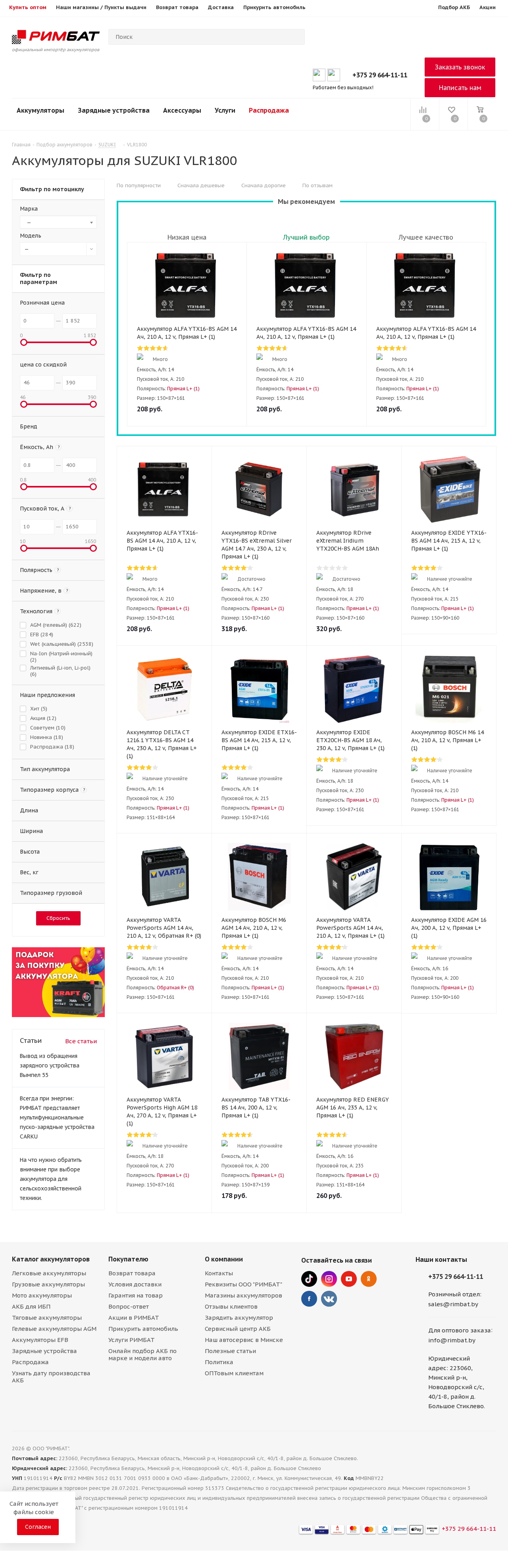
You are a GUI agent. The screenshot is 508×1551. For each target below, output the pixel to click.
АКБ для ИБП (31, 1306)
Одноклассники (369, 1279)
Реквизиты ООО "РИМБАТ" (243, 1284)
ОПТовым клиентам (234, 1373)
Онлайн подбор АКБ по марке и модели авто (142, 1354)
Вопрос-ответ (128, 1306)
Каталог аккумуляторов (51, 1259)
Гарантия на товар (135, 1295)
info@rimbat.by (451, 1340)
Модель (30, 235)
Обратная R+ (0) (175, 987)
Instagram (329, 1279)
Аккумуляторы (40, 110)
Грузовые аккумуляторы (48, 1284)
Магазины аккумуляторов (243, 1295)
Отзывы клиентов (231, 1306)
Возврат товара (132, 1273)
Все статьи (81, 1041)
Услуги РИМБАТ (131, 1340)
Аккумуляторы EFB (40, 1340)
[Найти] (295, 37)
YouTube (349, 1279)
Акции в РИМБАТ (133, 1317)
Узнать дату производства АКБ (51, 1376)
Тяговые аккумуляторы (47, 1317)
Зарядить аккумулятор (239, 1317)
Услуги (225, 110)
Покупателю (128, 1259)
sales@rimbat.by (453, 1304)
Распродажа (269, 110)
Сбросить (58, 918)
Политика (219, 1362)
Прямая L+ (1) (183, 389)
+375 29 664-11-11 (379, 75)
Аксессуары (182, 110)
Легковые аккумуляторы (49, 1273)
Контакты (219, 1273)
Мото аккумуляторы (42, 1295)
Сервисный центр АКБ (238, 1328)
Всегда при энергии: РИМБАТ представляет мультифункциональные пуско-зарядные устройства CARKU (57, 1117)
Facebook (309, 1299)
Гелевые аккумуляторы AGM (54, 1328)
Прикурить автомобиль (143, 1328)
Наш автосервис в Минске (244, 1340)
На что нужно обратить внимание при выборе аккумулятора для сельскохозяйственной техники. (51, 1179)
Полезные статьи (230, 1351)
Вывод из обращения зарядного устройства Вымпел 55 (49, 1065)
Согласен (38, 1526)
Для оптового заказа (459, 1330)
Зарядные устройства (114, 110)
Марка (29, 208)
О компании (224, 1259)
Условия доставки (135, 1284)
